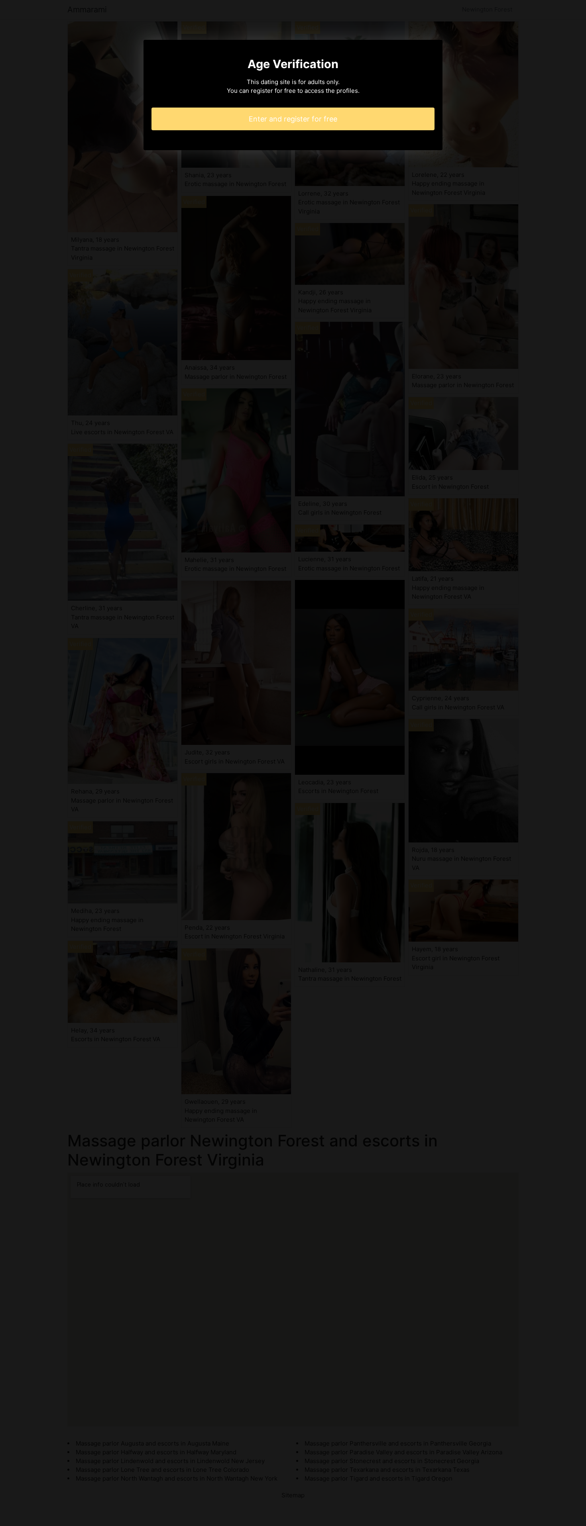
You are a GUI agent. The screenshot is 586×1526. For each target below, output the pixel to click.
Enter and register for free (293, 119)
